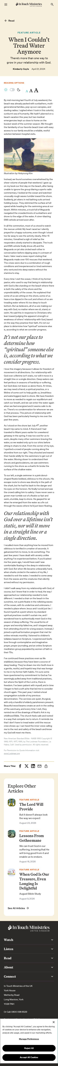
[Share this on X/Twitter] (27, 766)
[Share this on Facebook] (20, 766)
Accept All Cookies (29, 1057)
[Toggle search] (52, 4)
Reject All (29, 1048)
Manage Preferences (29, 1039)
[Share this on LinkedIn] (33, 766)
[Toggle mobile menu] (6, 4)
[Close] (53, 1022)
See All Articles (16, 908)
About (8, 967)
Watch (8, 939)
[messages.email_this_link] (39, 766)
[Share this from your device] (46, 766)
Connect (10, 976)
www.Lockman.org (12, 753)
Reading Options (14, 83)
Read (11, 20)
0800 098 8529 (19, 1011)
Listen (8, 948)
